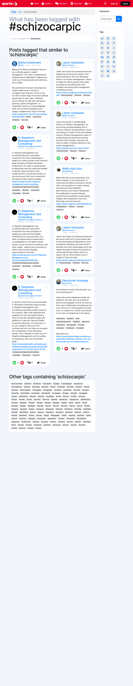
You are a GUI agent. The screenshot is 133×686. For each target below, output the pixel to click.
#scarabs (27, 387)
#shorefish (69, 412)
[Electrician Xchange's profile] (58, 281)
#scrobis (74, 396)
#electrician (61, 318)
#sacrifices (37, 383)
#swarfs (14, 428)
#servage (40, 406)
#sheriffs (14, 412)
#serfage (47, 403)
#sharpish (23, 409)
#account (80, 206)
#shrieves (78, 412)
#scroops (82, 396)
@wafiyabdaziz (67, 171)
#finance (72, 206)
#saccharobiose (17, 383)
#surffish (78, 422)
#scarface (45, 387)
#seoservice (63, 399)
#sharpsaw (40, 409)
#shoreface (59, 412)
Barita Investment (29, 62)
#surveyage (57, 425)
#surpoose (47, 425)
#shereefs (59, 409)
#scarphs (79, 387)
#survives (82, 425)
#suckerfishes (81, 418)
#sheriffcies (69, 409)
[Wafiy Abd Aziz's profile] (58, 169)
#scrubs (14, 399)
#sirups (46, 415)
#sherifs (32, 412)
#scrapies (74, 393)
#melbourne (61, 325)
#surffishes (87, 422)
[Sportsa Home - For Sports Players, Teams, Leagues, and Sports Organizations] (9, 4)
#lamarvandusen (66, 95)
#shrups (39, 415)
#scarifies (70, 387)
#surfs (14, 425)
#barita (28, 117)
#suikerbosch (26, 422)
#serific (77, 403)
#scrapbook (35, 393)
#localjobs (80, 328)
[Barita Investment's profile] (14, 63)
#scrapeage (56, 393)
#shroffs (14, 415)
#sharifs (87, 406)
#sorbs (88, 415)
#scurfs (29, 399)
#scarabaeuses (17, 387)
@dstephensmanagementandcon (30, 146)
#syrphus (31, 428)
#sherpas (41, 412)
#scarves (15, 390)
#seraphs (32, 403)
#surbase (36, 422)
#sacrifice (27, 383)
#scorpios (85, 390)
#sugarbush (15, 422)
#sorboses (80, 415)
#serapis (39, 403)
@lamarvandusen (68, 65)
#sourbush (22, 418)
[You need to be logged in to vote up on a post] (14, 127)
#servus (79, 406)
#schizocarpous (25, 390)
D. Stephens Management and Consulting (29, 140)
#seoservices (74, 399)
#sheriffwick (24, 412)
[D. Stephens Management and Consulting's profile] (14, 138)
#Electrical (85, 321)
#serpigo (23, 406)
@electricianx (67, 283)
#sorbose (72, 415)
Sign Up (114, 3)
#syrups (38, 428)
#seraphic (23, 403)
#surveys (66, 425)
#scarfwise (61, 387)
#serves (48, 406)
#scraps (14, 396)
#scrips (58, 396)
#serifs (84, 403)
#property (25, 190)
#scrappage (83, 393)
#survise (74, 425)
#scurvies (37, 399)
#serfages (56, 403)
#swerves (22, 428)
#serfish (64, 403)
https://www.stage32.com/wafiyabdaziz (74, 204)
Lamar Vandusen (73, 62)
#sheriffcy (78, 409)
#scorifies (76, 390)
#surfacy (70, 422)
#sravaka (61, 418)
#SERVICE (76, 321)
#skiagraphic (55, 415)
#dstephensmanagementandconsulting (25, 187)
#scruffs (22, 399)
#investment (37, 117)
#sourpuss (31, 418)
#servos (72, 406)
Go (118, 19)
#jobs (77, 318)
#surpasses (37, 425)
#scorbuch (57, 390)
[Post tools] (46, 62)
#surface (53, 422)
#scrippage (50, 396)
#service (56, 406)
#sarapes (56, 383)
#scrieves (41, 396)
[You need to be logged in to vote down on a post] (22, 127)
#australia (70, 318)
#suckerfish (70, 418)
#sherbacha (50, 409)
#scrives (66, 396)
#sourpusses (41, 418)
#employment (71, 325)
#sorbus (14, 418)
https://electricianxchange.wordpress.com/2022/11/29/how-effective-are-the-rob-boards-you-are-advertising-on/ (74, 339)
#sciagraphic (37, 390)
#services (24, 120)
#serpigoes (31, 406)
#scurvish (45, 399)
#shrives (86, 412)
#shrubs (31, 415)
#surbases (44, 422)
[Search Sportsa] (105, 4)
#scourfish (15, 393)
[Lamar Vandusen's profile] (58, 63)
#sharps (31, 409)
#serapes (15, 403)
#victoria (81, 325)
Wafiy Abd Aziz (72, 168)
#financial (15, 120)
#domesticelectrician (64, 321)
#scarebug (35, 387)
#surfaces (61, 422)
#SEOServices (85, 399)
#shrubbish (23, 415)
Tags (13, 11)
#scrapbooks (45, 393)
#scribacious (23, 396)
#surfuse (21, 425)
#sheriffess (87, 409)
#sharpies (15, 409)
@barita (21, 65)
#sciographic (47, 390)
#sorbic (64, 415)
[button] (34, 4)
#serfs (71, 403)
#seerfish (54, 399)
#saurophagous (67, 383)
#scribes (33, 396)
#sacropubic (47, 383)
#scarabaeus (78, 383)
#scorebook (67, 390)
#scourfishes (25, 393)
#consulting (16, 193)
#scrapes (65, 393)
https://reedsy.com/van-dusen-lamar (72, 148)
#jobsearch (60, 328)
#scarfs (52, 387)
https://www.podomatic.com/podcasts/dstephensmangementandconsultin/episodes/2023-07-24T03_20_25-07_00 (29, 346)
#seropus (15, 406)
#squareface (52, 418)
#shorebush (50, 412)
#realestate (16, 190)
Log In (125, 3)
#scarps (86, 387)
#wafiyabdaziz (62, 206)
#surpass (29, 425)
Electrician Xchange (75, 280)
